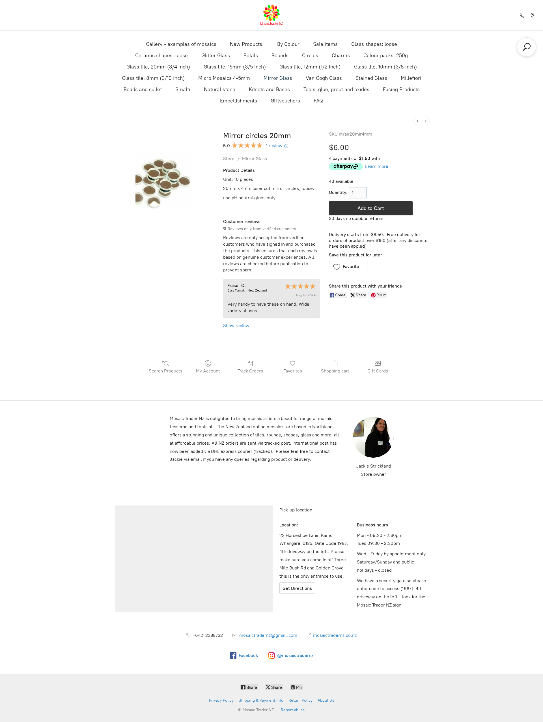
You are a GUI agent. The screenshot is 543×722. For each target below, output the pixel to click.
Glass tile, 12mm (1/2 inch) (310, 67)
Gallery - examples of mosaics (181, 44)
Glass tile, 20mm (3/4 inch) (158, 67)
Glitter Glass (215, 55)
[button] (348, 266)
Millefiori (411, 78)
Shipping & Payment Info (261, 700)
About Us (326, 700)
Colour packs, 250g (385, 55)
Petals (251, 55)
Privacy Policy (221, 700)
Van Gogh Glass (324, 78)
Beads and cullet (143, 89)
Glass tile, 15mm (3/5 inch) (235, 67)
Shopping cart (335, 371)
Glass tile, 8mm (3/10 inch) (153, 78)
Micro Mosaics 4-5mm (224, 78)
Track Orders (250, 371)
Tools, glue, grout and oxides (336, 89)
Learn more (376, 166)
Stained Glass (371, 78)
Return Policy (300, 700)
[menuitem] (418, 121)
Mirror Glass (278, 78)
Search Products (165, 371)
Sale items (325, 44)
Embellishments (238, 101)
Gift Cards (377, 371)
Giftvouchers (285, 101)
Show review (236, 325)
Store (228, 158)
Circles (310, 55)
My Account (208, 371)
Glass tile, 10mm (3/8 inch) (385, 67)
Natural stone (219, 89)
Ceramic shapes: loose (161, 55)
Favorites (292, 371)
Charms (341, 55)
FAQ (318, 101)
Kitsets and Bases (269, 89)
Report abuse (293, 710)
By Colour (288, 44)
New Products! (247, 44)
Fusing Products (401, 89)
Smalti (182, 89)
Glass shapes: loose (374, 44)
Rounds (280, 55)
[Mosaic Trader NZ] (271, 15)
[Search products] (527, 47)
